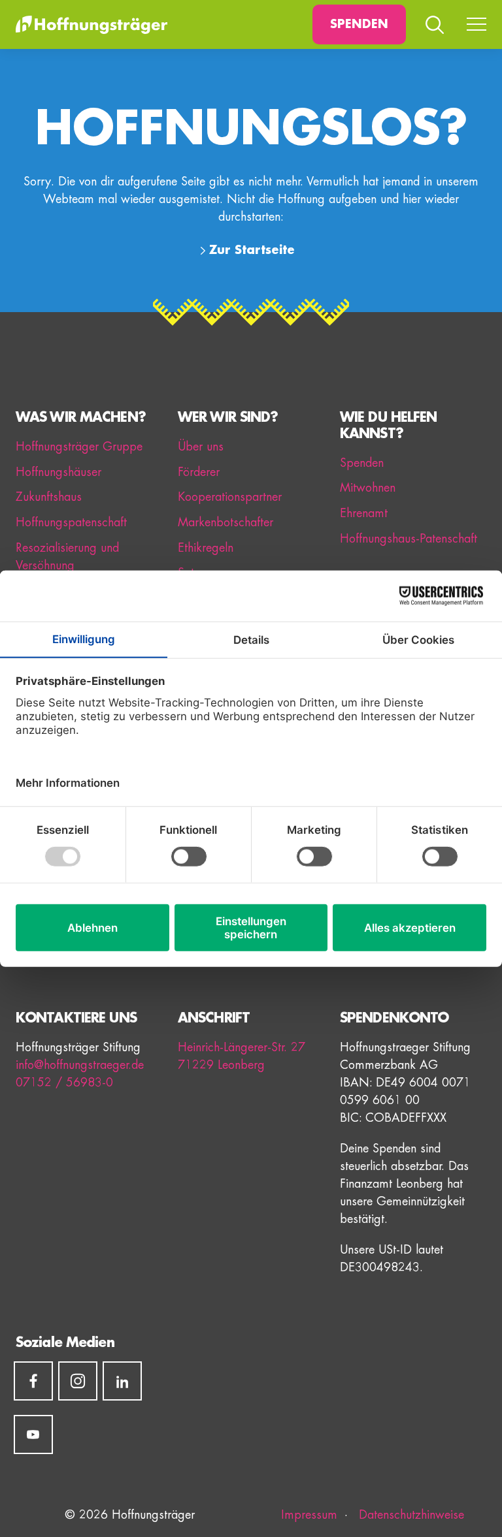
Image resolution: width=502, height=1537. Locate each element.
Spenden (359, 24)
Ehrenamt (364, 513)
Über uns (201, 446)
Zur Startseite (252, 250)
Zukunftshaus (49, 497)
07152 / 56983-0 (64, 1082)
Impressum (309, 1515)
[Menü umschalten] (476, 25)
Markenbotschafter (225, 522)
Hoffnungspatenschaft (71, 522)
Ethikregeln (205, 548)
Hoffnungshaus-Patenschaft (408, 539)
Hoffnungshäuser (58, 472)
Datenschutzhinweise (409, 1515)
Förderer (199, 472)
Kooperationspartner (230, 497)
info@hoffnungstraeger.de (80, 1065)
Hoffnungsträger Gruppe (79, 446)
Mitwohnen (367, 488)
